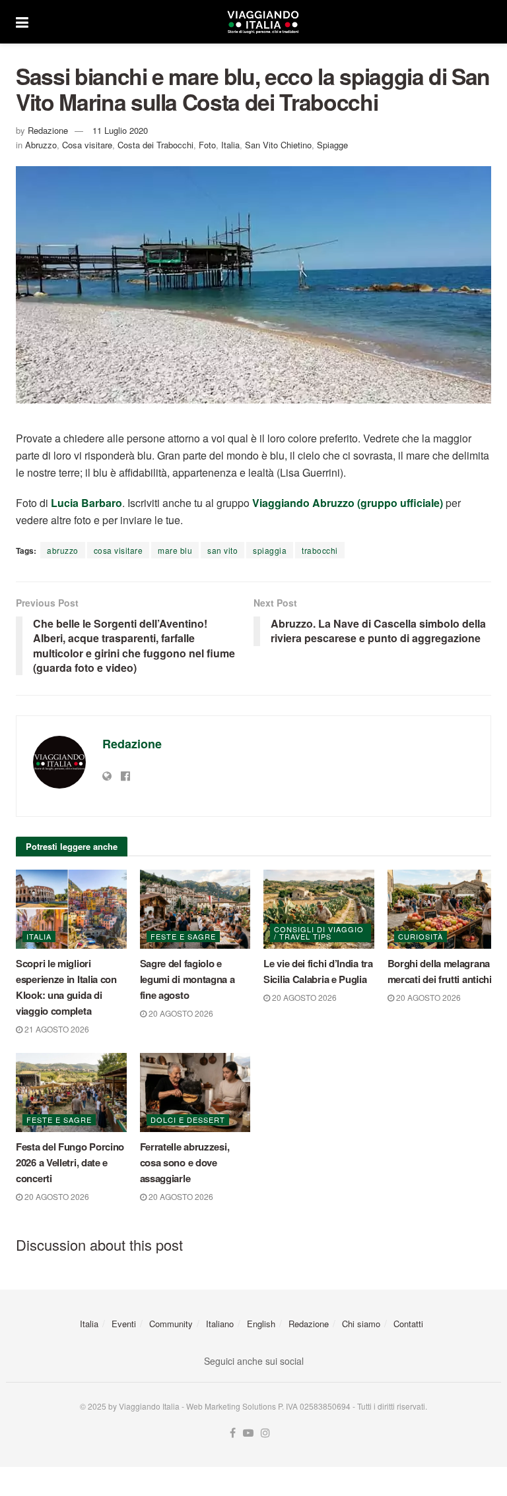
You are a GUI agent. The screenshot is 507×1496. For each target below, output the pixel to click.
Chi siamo (361, 1323)
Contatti (408, 1323)
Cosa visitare (87, 144)
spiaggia (270, 550)
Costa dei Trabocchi (155, 144)
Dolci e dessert (188, 1119)
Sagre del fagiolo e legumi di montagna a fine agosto (187, 979)
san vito (222, 550)
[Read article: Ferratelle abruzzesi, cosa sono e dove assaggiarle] (195, 1092)
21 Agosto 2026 (55, 1028)
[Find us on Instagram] (265, 1433)
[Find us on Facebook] (233, 1433)
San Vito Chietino (278, 144)
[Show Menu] (22, 22)
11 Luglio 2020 (120, 130)
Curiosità (420, 936)
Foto (207, 144)
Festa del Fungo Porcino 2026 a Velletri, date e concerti (70, 1162)
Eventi (124, 1323)
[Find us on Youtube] (248, 1433)
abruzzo (63, 550)
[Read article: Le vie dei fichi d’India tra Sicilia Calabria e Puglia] (318, 909)
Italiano (220, 1323)
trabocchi (320, 550)
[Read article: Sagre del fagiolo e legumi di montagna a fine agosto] (195, 909)
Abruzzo (41, 144)
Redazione (48, 130)
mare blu (175, 550)
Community (171, 1323)
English (261, 1323)
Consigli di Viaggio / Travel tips (319, 933)
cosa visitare (118, 550)
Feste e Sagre (183, 936)
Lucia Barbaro (86, 502)
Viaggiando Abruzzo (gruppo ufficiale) (347, 502)
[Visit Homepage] (263, 22)
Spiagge (332, 144)
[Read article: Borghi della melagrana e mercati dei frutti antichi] (443, 909)
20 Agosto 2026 (180, 1013)
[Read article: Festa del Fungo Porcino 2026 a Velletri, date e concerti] (71, 1092)
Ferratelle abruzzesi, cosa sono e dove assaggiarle (185, 1162)
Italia (230, 144)
